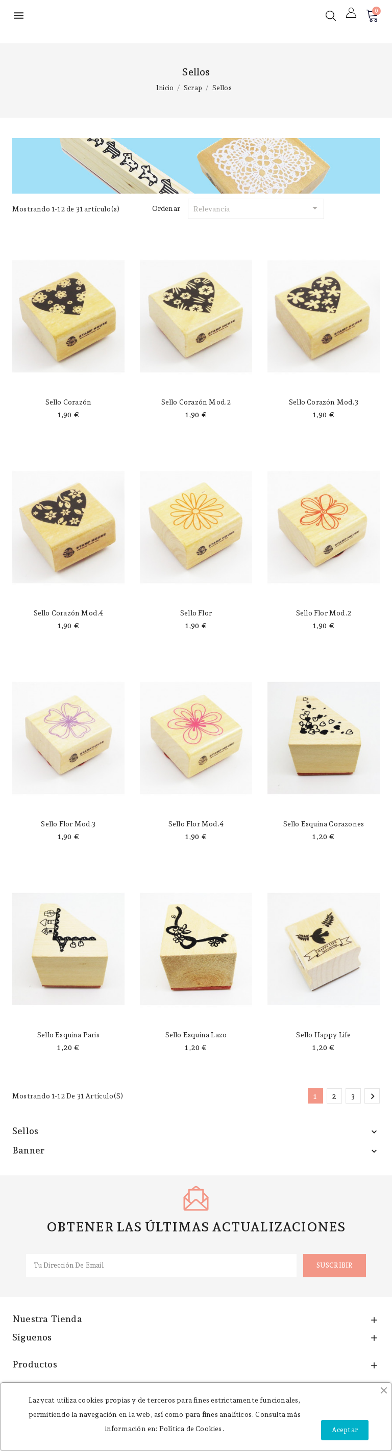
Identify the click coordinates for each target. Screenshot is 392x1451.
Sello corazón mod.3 (323, 402)
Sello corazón (68, 402)
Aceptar (345, 1430)
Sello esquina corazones (323, 824)
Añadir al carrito (68, 381)
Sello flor (196, 613)
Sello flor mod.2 (323, 613)
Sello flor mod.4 (196, 824)
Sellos (25, 1130)
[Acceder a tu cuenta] (351, 12)
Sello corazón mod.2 (196, 402)
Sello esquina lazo (196, 1035)
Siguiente (372, 1096)
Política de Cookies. (191, 1429)
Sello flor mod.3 (68, 824)
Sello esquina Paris (68, 1035)
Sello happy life (323, 1035)
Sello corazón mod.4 (69, 613)
